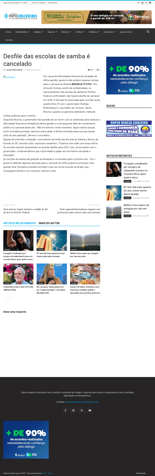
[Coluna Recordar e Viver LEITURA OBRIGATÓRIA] (18, 274)
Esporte (51, 32)
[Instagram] (142, 3)
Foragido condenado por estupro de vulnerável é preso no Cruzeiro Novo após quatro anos (18, 256)
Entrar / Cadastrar (39, 3)
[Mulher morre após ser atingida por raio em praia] (85, 240)
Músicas (65, 32)
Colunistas (108, 32)
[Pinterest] (20, 191)
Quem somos (126, 32)
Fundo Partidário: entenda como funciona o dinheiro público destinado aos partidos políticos (85, 290)
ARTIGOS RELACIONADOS (19, 223)
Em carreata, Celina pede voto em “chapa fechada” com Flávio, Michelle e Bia (51, 290)
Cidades (37, 32)
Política (79, 32)
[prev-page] (5, 299)
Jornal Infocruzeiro (14, 70)
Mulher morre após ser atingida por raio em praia (136, 209)
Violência (93, 32)
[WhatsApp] (27, 191)
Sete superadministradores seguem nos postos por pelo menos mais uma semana (79, 211)
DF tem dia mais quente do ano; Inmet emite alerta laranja (137, 191)
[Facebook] (138, 3)
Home (8, 32)
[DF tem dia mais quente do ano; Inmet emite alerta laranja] (52, 240)
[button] (148, 32)
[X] (146, 3)
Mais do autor (49, 223)
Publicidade (52, 3)
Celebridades (21, 32)
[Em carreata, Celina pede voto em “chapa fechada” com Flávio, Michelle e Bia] (52, 274)
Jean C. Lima (47, 473)
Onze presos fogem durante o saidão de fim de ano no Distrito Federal (25, 211)
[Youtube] (150, 3)
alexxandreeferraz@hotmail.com (82, 401)
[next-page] (10, 299)
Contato (9, 40)
